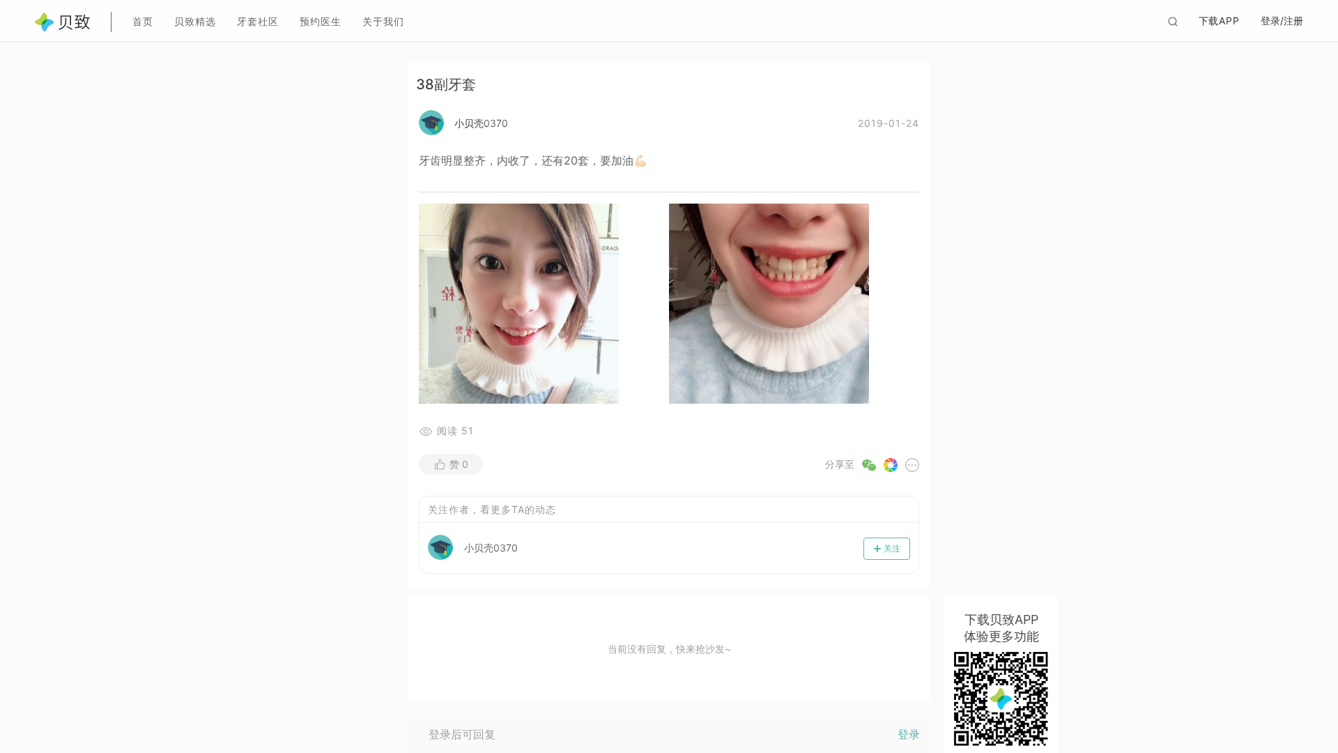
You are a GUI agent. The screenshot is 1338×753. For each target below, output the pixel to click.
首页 (142, 21)
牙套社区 (258, 21)
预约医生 (320, 21)
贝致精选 (195, 21)
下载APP (1219, 20)
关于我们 (383, 21)
